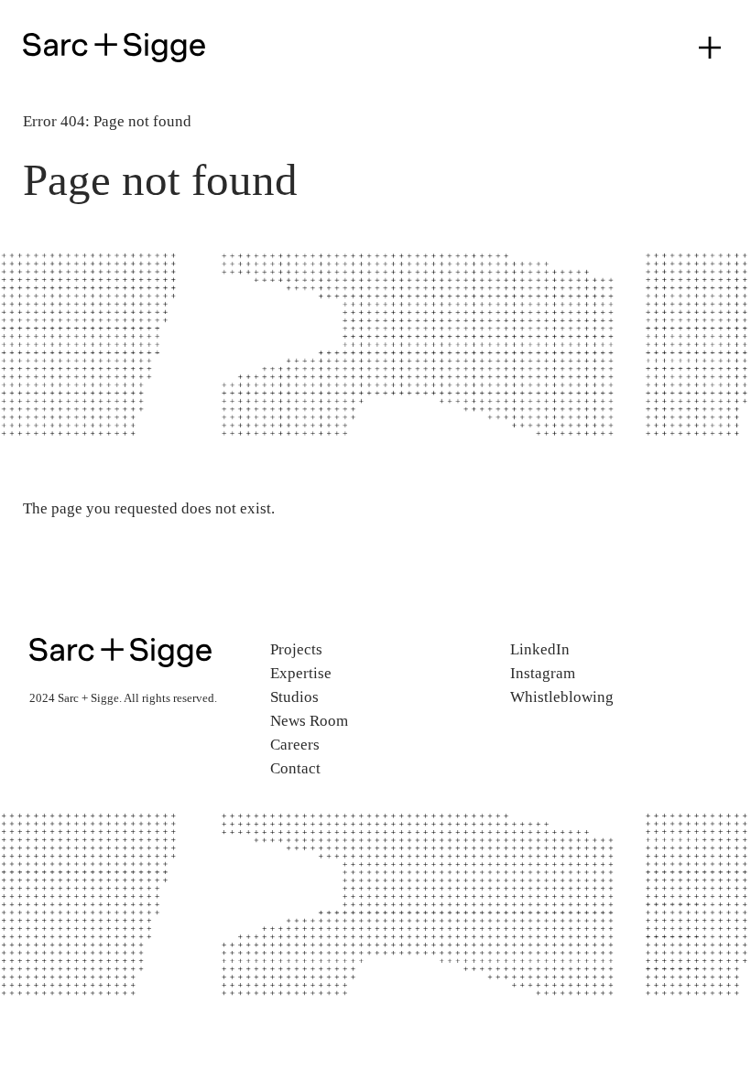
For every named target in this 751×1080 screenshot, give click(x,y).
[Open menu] (709, 47)
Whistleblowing (562, 697)
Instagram (542, 673)
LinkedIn (540, 649)
